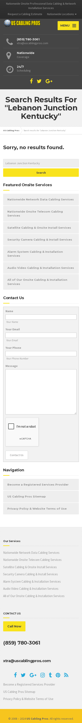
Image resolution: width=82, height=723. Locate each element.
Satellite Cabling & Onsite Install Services (39, 227)
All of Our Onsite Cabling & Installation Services (37, 282)
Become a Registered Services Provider (38, 484)
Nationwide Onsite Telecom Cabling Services (35, 213)
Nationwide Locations (60, 14)
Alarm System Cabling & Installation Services (35, 254)
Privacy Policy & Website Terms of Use (37, 508)
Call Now (14, 626)
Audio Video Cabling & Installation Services (40, 267)
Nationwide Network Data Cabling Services (40, 199)
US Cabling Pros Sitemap (26, 496)
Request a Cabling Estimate (25, 14)
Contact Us (17, 455)
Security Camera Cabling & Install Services (39, 239)
